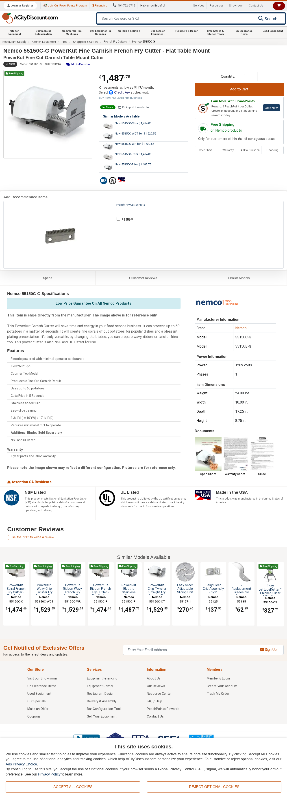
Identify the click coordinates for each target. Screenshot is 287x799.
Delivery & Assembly (101, 701)
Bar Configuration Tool (104, 709)
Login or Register (21, 5)
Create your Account (222, 686)
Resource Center (159, 694)
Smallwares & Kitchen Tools (215, 32)
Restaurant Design (100, 694)
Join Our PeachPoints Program (67, 5)
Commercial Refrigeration (43, 32)
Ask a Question (250, 150)
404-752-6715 (126, 5)
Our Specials (36, 701)
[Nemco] (217, 302)
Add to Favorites (80, 64)
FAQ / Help (154, 701)
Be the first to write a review (33, 537)
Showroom (236, 5)
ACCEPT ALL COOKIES (73, 787)
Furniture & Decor (186, 31)
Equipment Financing (102, 678)
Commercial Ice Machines (72, 32)
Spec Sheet (205, 150)
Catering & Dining (129, 31)
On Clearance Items (243, 32)
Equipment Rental (100, 686)
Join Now (271, 107)
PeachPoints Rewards (163, 709)
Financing (100, 5)
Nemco (10, 64)
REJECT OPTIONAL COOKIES (214, 787)
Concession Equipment (158, 32)
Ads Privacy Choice (21, 764)
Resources (217, 5)
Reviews (143, 278)
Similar (239, 278)
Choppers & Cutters (85, 41)
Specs (47, 278)
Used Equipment (273, 31)
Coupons (34, 716)
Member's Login (218, 678)
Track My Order (218, 694)
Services (198, 5)
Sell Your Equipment (102, 716)
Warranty (228, 150)
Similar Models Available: (121, 116)
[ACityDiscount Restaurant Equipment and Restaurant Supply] (30, 18)
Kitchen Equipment (14, 32)
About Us (154, 678)
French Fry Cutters (115, 41)
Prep (64, 41)
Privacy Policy (49, 774)
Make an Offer (37, 709)
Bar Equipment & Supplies (100, 32)
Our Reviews (156, 686)
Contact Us (256, 5)
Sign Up (270, 649)
